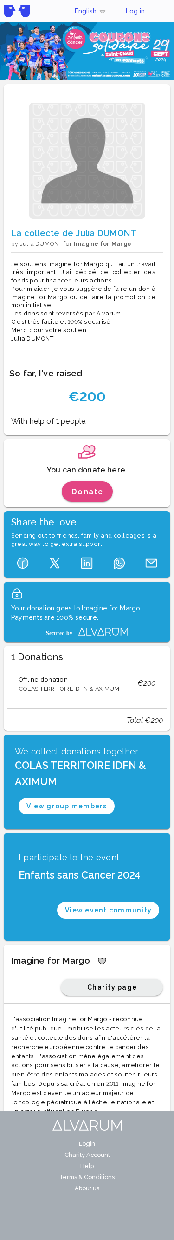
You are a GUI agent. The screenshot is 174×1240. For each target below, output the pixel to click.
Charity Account (87, 1154)
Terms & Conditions (87, 1177)
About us (87, 1188)
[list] (87, 683)
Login (87, 1143)
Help (87, 1165)
